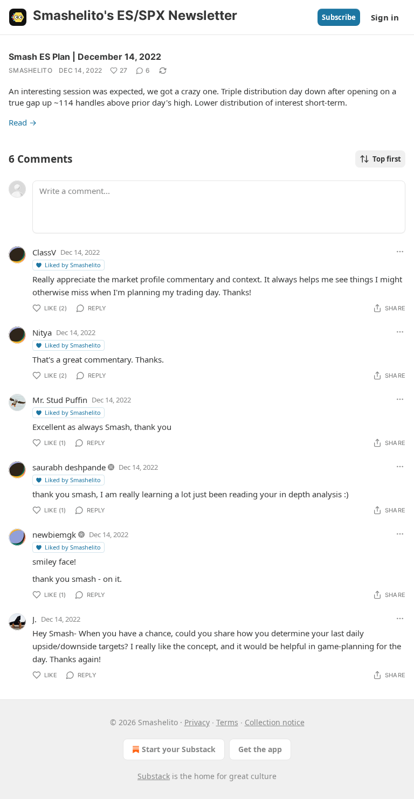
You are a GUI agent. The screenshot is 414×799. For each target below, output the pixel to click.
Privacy (197, 722)
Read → (23, 122)
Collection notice (275, 722)
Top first (386, 159)
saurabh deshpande (69, 467)
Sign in (385, 17)
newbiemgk (54, 534)
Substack (153, 776)
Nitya (42, 332)
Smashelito (30, 70)
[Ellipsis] (400, 251)
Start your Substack (179, 749)
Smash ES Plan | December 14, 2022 (85, 56)
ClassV (44, 252)
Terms (227, 722)
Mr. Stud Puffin (59, 399)
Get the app (260, 749)
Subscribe (339, 17)
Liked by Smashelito (73, 265)
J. (34, 619)
